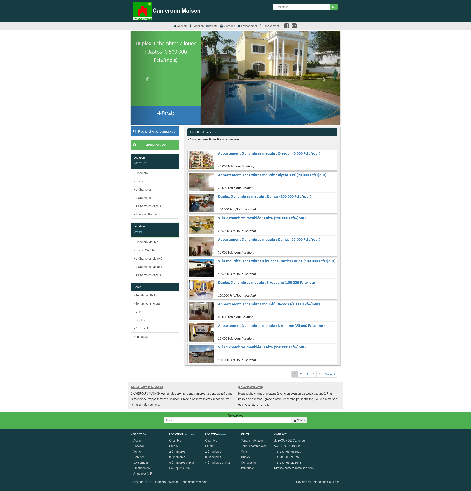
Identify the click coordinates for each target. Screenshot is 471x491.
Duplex (140, 320)
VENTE (245, 434)
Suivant (330, 374)
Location (198, 26)
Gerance (229, 26)
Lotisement (140, 462)
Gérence (139, 457)
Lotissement (248, 26)
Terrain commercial (147, 303)
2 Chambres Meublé (148, 258)
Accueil (181, 26)
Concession (143, 328)
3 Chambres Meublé (148, 267)
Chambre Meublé (146, 242)
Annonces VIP (142, 473)
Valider (300, 420)
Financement (270, 26)
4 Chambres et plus (148, 206)
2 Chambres (143, 189)
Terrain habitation (146, 295)
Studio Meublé (145, 250)
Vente (213, 26)
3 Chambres (143, 198)
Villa (138, 312)
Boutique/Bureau (146, 214)
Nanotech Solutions (326, 482)
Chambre (141, 173)
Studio (139, 181)
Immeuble (141, 336)
